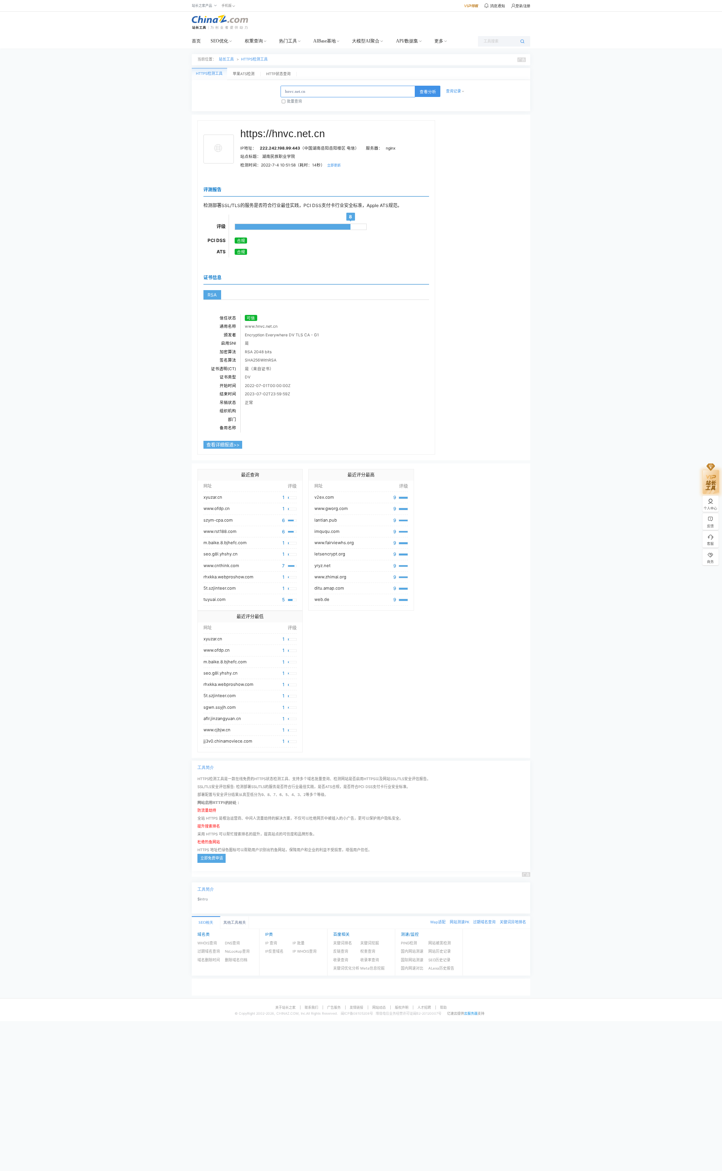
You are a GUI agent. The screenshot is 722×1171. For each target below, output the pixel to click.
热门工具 (288, 41)
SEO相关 (206, 922)
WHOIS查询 (207, 943)
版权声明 (401, 1007)
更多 (438, 41)
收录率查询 (369, 960)
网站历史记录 (439, 951)
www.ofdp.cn (216, 508)
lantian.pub (325, 520)
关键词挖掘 (369, 943)
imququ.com (327, 531)
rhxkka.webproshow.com (228, 576)
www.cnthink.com (221, 565)
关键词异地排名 (513, 922)
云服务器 (471, 1013)
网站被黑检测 (439, 943)
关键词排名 (342, 943)
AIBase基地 (324, 41)
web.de (321, 599)
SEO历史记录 (439, 960)
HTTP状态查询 (278, 74)
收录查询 (340, 960)
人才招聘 (424, 1007)
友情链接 (356, 1007)
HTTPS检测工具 (254, 59)
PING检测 (409, 943)
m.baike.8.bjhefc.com (225, 542)
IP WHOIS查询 (305, 951)
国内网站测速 (412, 951)
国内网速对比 (412, 968)
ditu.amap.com (329, 588)
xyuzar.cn (212, 497)
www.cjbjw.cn (217, 729)
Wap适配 (438, 922)
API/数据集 (407, 41)
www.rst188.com (220, 531)
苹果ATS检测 (244, 74)
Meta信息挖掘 (372, 968)
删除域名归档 (236, 960)
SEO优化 (219, 41)
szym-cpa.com (218, 520)
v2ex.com (324, 497)
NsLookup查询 (237, 951)
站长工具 (226, 59)
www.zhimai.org (330, 576)
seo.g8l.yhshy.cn (220, 554)
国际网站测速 (412, 960)
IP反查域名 (274, 951)
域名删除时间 (208, 960)
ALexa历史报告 (441, 968)
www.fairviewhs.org (334, 542)
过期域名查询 (484, 922)
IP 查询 (271, 943)
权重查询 (254, 41)
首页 (196, 41)
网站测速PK (459, 922)
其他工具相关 (234, 922)
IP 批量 (299, 943)
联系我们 (311, 1007)
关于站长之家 (285, 1007)
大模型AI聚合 (365, 41)
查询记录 (453, 91)
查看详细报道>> (223, 445)
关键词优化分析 (346, 968)
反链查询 (340, 951)
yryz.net (322, 565)
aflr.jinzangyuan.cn (222, 718)
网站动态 (379, 1007)
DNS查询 (232, 943)
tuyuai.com (214, 599)
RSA (212, 295)
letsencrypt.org (329, 554)
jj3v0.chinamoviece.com (227, 741)
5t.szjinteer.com (219, 588)
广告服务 (334, 1007)
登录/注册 (523, 6)
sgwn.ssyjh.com (219, 707)
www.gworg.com (331, 508)
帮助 (443, 1007)
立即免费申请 (211, 858)
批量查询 (294, 101)
